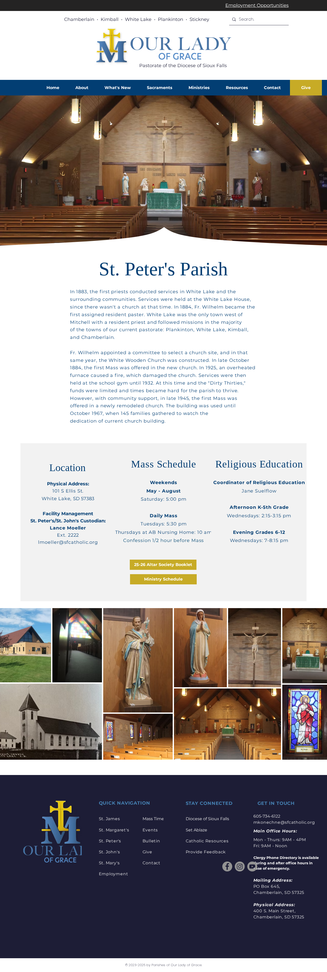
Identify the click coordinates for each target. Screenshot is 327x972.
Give (147, 852)
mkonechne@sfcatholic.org (284, 822)
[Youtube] (252, 866)
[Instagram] (240, 866)
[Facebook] (227, 866)
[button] (81, 87)
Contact (152, 862)
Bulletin (151, 841)
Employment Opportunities (257, 5)
